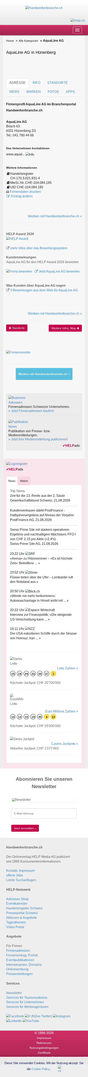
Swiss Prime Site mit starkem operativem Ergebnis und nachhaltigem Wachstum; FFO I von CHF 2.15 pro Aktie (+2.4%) (43, 534)
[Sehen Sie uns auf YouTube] (31, 1021)
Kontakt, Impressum (20, 870)
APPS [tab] (70, 91)
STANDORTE (57, 82)
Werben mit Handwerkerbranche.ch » (55, 216)
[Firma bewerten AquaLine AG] (19, 271)
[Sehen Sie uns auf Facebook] (15, 1016)
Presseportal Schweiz (22, 913)
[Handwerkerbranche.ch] (44, 8)
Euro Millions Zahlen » (61, 711)
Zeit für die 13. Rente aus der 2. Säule (37, 495)
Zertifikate (44, 1052)
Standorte (18, 328)
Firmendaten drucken (25, 191)
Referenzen (44, 1042)
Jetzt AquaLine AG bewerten (59, 271)
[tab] (11, 481)
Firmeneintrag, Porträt (22, 955)
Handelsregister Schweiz (24, 908)
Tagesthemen (16, 922)
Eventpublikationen (20, 960)
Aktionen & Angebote (21, 917)
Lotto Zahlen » (67, 668)
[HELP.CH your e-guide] (77, 20)
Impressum (44, 1038)
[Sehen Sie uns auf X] (38, 1016)
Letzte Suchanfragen (21, 880)
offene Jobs (14, 875)
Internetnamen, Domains (24, 964)
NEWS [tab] (14, 91)
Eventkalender (16, 903)
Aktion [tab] (24, 480)
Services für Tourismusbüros (26, 997)
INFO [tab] (36, 82)
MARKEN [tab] (33, 91)
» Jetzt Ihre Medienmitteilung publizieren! (38, 439)
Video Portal (15, 927)
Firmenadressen (18, 950)
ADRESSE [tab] (17, 82)
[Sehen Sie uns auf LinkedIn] (14, 1021)
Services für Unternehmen (25, 1002)
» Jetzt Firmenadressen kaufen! (31, 411)
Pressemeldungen (19, 974)
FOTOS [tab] (53, 91)
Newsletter (14, 993)
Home (10, 40)
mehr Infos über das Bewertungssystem (38, 248)
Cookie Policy (41, 1068)
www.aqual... (15, 154)
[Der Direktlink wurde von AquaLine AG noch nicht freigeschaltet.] (30, 154)
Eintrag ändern (22, 196)
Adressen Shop (17, 899)
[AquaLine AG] (17, 238)
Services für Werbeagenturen (27, 1007)
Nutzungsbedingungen (44, 1047)
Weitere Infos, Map (64, 328)
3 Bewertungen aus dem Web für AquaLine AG (44, 290)
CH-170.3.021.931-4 (25, 178)
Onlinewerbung (17, 969)
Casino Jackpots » (64, 743)
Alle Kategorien (28, 40)
